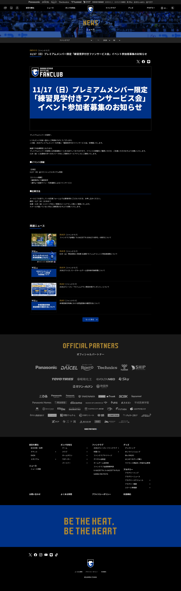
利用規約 (127, 494)
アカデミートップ (131, 472)
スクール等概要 (131, 487)
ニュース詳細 (36, 469)
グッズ (130, 7)
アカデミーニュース (132, 476)
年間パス (97, 451)
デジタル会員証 (99, 459)
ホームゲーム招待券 (101, 463)
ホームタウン (67, 455)
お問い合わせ (35, 494)
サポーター (66, 459)
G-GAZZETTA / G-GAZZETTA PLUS (107, 470)
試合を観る (30, 7)
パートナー (66, 463)
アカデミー (151, 7)
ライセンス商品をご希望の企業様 (137, 463)
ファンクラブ (111, 7)
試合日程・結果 (37, 448)
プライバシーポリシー (101, 494)
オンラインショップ (132, 451)
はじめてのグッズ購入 (133, 459)
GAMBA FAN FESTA (101, 474)
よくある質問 (66, 494)
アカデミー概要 (131, 484)
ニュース (50, 7)
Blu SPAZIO (129, 455)
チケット (34, 451)
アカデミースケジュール (134, 480)
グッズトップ (130, 448)
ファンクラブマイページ (103, 455)
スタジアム (35, 459)
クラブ (64, 451)
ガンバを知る (70, 7)
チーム (64, 448)
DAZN (33, 455)
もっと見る (90, 319)
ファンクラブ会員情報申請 (104, 466)
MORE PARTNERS (90, 429)
